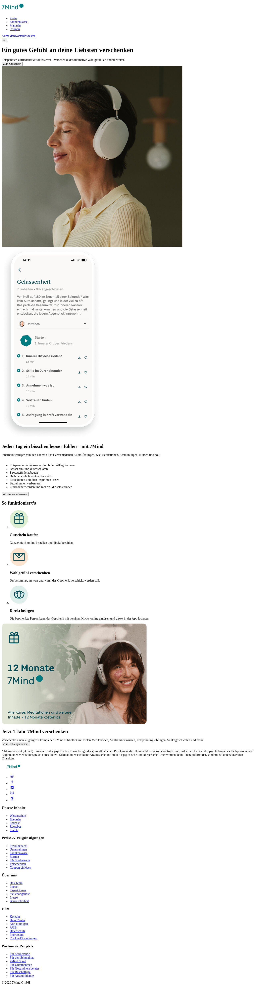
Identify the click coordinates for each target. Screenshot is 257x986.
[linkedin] (12, 789)
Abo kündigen (19, 923)
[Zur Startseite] (13, 11)
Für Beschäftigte (20, 972)
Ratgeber (15, 826)
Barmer (14, 856)
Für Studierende (20, 860)
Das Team (16, 883)
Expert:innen (18, 890)
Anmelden (8, 36)
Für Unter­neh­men (21, 965)
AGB (13, 927)
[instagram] (12, 777)
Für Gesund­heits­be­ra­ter (24, 968)
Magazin (15, 25)
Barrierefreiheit (19, 901)
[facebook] (12, 783)
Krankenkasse (19, 22)
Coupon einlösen (20, 867)
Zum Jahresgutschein (15, 744)
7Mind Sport (18, 961)
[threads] (12, 800)
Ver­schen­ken (18, 864)
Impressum (16, 934)
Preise (13, 18)
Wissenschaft (18, 815)
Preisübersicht (18, 845)
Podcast (14, 823)
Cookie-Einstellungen (23, 938)
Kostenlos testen (25, 36)
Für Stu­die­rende (20, 954)
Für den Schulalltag (22, 957)
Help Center (17, 920)
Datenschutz (17, 931)
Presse (14, 897)
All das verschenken (15, 494)
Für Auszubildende (22, 975)
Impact (14, 886)
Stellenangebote (20, 894)
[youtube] (12, 794)
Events (14, 830)
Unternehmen (18, 849)
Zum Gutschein (12, 63)
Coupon (15, 29)
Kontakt (15, 916)
